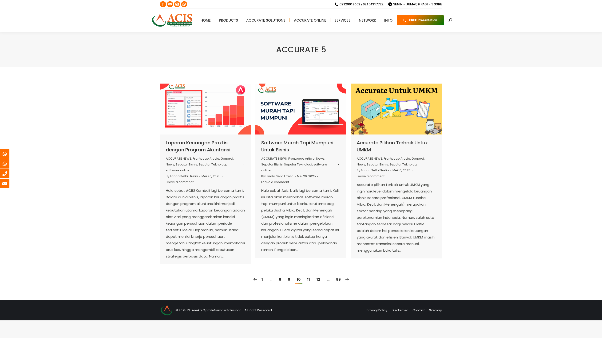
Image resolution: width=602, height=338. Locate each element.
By (182, 176)
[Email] (8, 183)
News (170, 164)
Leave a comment (180, 182)
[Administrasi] (8, 164)
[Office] (8, 173)
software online (178, 170)
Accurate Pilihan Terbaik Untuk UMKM (392, 146)
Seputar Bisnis (186, 164)
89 (338, 279)
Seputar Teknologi (212, 164)
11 (308, 279)
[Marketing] (8, 154)
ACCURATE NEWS (178, 158)
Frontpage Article (206, 158)
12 (318, 279)
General (227, 158)
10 (299, 279)
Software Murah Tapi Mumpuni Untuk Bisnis (297, 146)
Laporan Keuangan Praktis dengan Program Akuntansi (198, 146)
